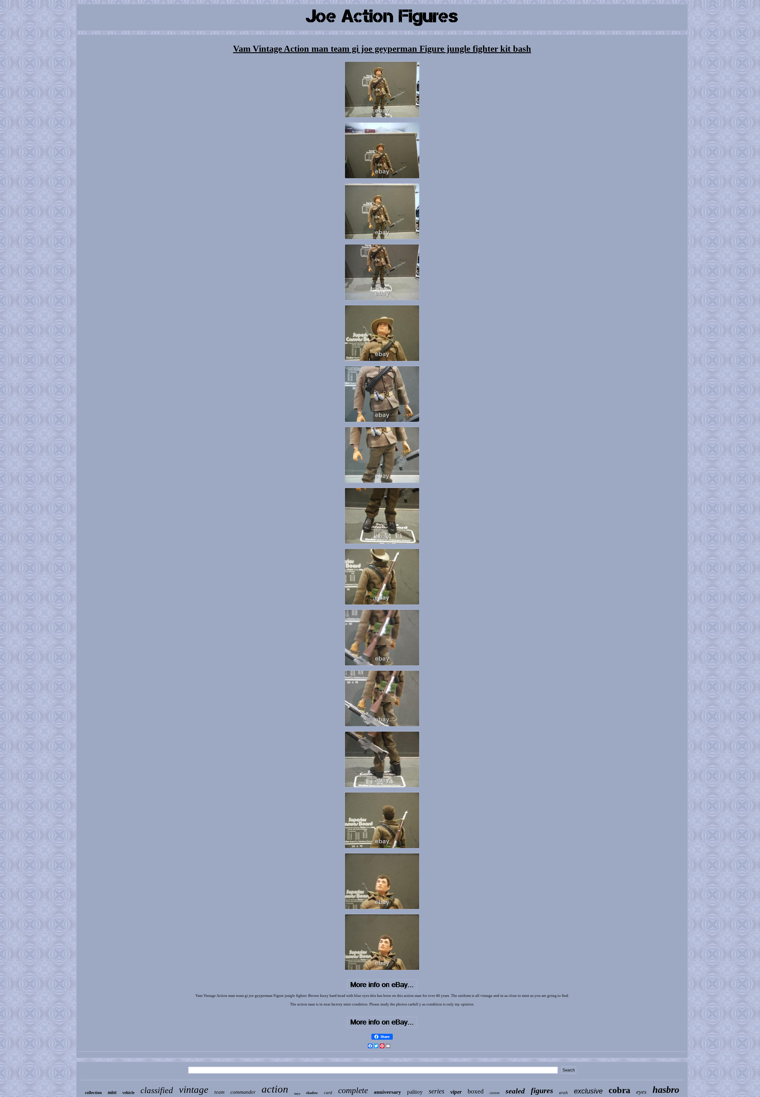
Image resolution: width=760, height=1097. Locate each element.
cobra (619, 1090)
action (275, 1089)
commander (243, 1092)
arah (563, 1092)
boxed (476, 1091)
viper (456, 1092)
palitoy (415, 1092)
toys (297, 1093)
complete (353, 1090)
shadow (312, 1093)
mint (112, 1092)
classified (156, 1090)
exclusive (588, 1091)
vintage (193, 1089)
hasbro (666, 1089)
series (436, 1091)
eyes (641, 1091)
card (328, 1092)
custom (495, 1093)
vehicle (128, 1092)
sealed (515, 1091)
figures (542, 1090)
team (219, 1092)
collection (93, 1092)
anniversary (387, 1092)
